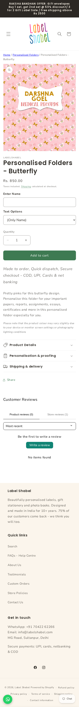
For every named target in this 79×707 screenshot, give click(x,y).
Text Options (12, 211)
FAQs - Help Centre (22, 555)
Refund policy (66, 687)
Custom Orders (19, 584)
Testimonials (17, 574)
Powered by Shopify (42, 687)
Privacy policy (19, 693)
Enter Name (12, 194)
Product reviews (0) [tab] (21, 414)
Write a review (39, 445)
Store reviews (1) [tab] (57, 414)
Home (7, 55)
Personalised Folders (26, 55)
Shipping (26, 186)
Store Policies (18, 593)
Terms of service (40, 693)
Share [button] (11, 380)
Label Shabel (22, 687)
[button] (8, 34)
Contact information (41, 700)
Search (12, 546)
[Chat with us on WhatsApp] (7, 699)
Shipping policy (63, 693)
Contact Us (15, 602)
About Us (14, 565)
